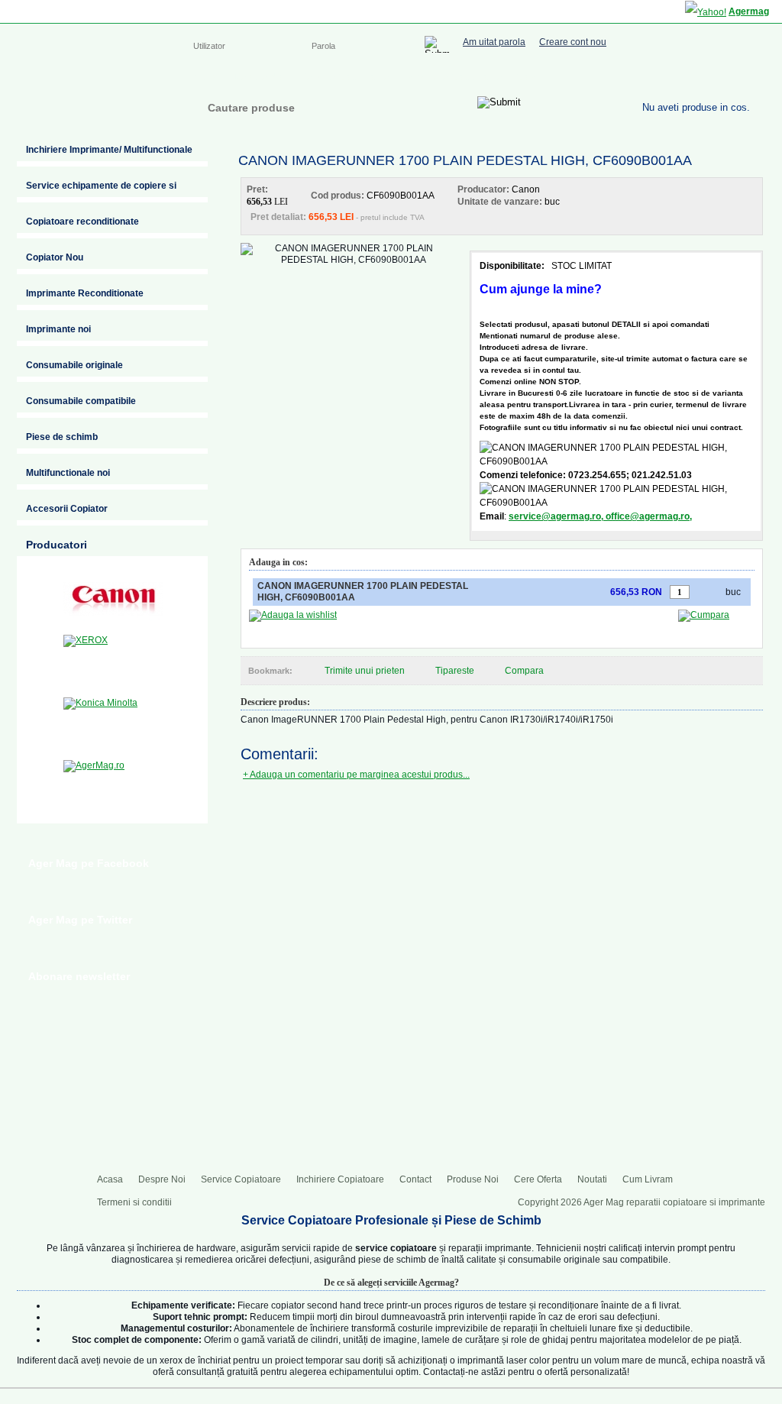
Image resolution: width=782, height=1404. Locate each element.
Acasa (206, 76)
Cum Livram (647, 1179)
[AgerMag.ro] (113, 786)
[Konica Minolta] (113, 724)
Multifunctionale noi (68, 472)
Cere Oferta (538, 1179)
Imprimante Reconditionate (85, 293)
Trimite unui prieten (365, 670)
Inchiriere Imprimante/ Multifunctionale (109, 149)
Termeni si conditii (134, 1202)
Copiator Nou (54, 257)
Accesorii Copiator (67, 508)
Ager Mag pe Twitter (80, 920)
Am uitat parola (494, 42)
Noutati (592, 1179)
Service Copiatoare (344, 76)
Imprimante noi (58, 329)
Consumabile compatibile (81, 401)
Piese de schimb (62, 437)
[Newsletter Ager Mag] (742, 75)
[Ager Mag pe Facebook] (681, 75)
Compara (524, 670)
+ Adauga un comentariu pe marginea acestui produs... (356, 774)
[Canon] (113, 598)
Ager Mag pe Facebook (88, 863)
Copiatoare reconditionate (82, 221)
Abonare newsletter (79, 976)
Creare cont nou (572, 42)
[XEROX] (113, 661)
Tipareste (454, 670)
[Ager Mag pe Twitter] (711, 75)
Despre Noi (260, 76)
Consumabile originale (74, 365)
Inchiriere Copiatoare (452, 76)
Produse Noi (473, 1179)
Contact (533, 76)
